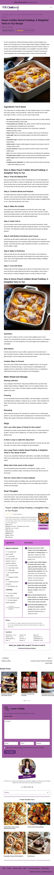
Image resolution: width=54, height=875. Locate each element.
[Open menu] (51, 7)
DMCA (25, 868)
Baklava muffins (6, 660)
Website (38, 743)
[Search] (48, 792)
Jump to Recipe (9, 30)
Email (23, 743)
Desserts (4, 17)
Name (7, 743)
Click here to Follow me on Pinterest (27, 648)
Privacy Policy (45, 868)
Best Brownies (31, 856)
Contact (9, 868)
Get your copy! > (26, 2)
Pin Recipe (43, 528)
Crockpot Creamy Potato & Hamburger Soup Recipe (41, 661)
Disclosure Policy (17, 868)
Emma (4, 27)
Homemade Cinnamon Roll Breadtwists (13, 856)
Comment (8, 721)
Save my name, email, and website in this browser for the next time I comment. (25, 747)
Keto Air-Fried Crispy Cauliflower (36, 827)
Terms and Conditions (34, 868)
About (4, 868)
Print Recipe (43, 525)
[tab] (24, 700)
